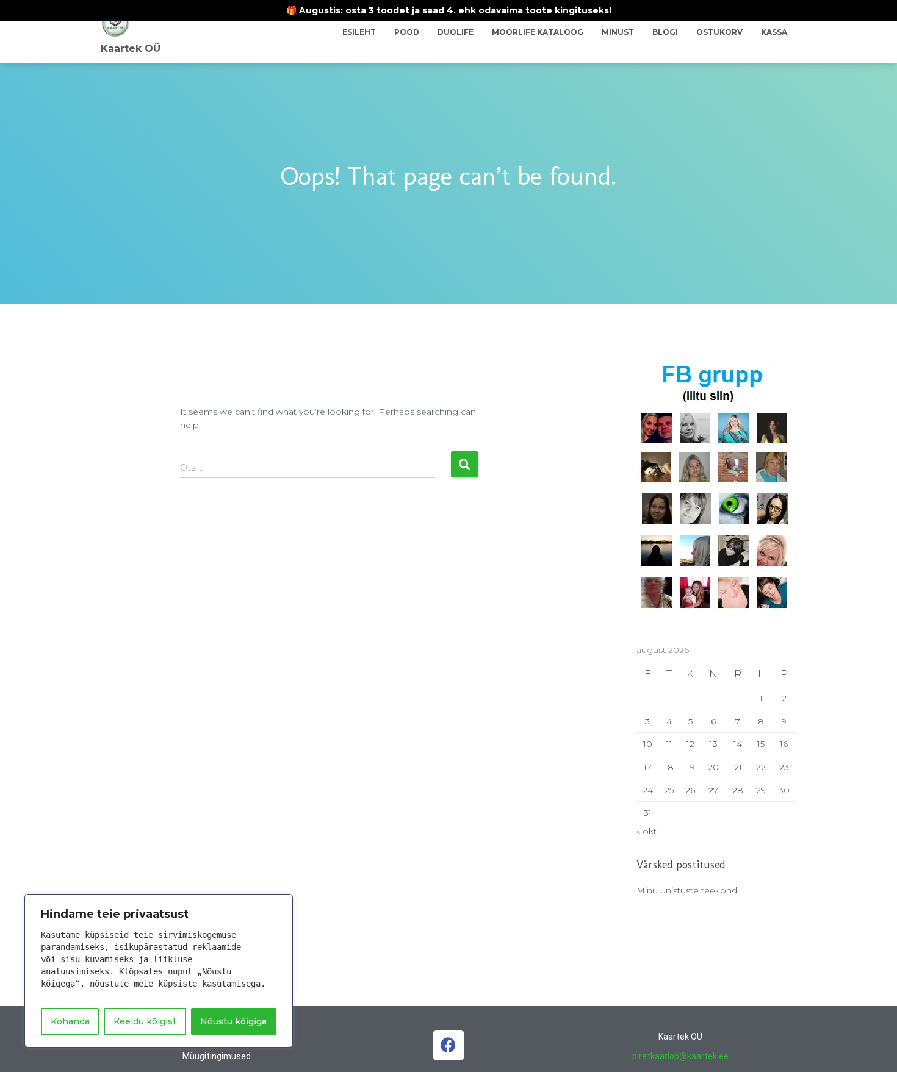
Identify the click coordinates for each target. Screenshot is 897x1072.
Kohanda (70, 1021)
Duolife (456, 32)
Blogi (665, 32)
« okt (646, 831)
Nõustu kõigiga (233, 1021)
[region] (158, 971)
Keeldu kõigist (144, 1021)
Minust (618, 32)
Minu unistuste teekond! (687, 890)
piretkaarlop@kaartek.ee (680, 1056)
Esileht (359, 32)
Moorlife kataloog (537, 32)
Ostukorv (719, 32)
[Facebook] (448, 1045)
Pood (406, 32)
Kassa (774, 32)
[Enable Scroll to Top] (872, 1047)
